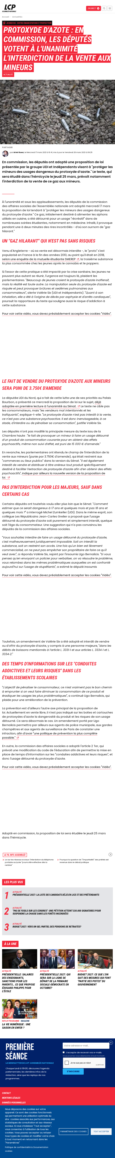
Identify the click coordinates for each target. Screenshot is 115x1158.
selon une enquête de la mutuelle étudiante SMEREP (39, 259)
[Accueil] (9, 11)
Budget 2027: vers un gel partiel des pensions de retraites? (47, 926)
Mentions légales (11, 1098)
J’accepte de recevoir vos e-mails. (83, 1054)
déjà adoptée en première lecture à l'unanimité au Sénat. (51, 404)
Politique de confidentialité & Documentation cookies (26, 1149)
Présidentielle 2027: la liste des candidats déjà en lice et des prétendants (56, 894)
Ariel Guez (18, 152)
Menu (109, 8)
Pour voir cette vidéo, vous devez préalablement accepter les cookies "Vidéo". (56, 314)
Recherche (104, 8)
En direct (92, 8)
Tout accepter (101, 1131)
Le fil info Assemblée (15, 855)
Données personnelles (14, 1102)
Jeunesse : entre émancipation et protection (28, 23)
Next (110, 854)
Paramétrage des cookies (73, 1131)
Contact (6, 1093)
